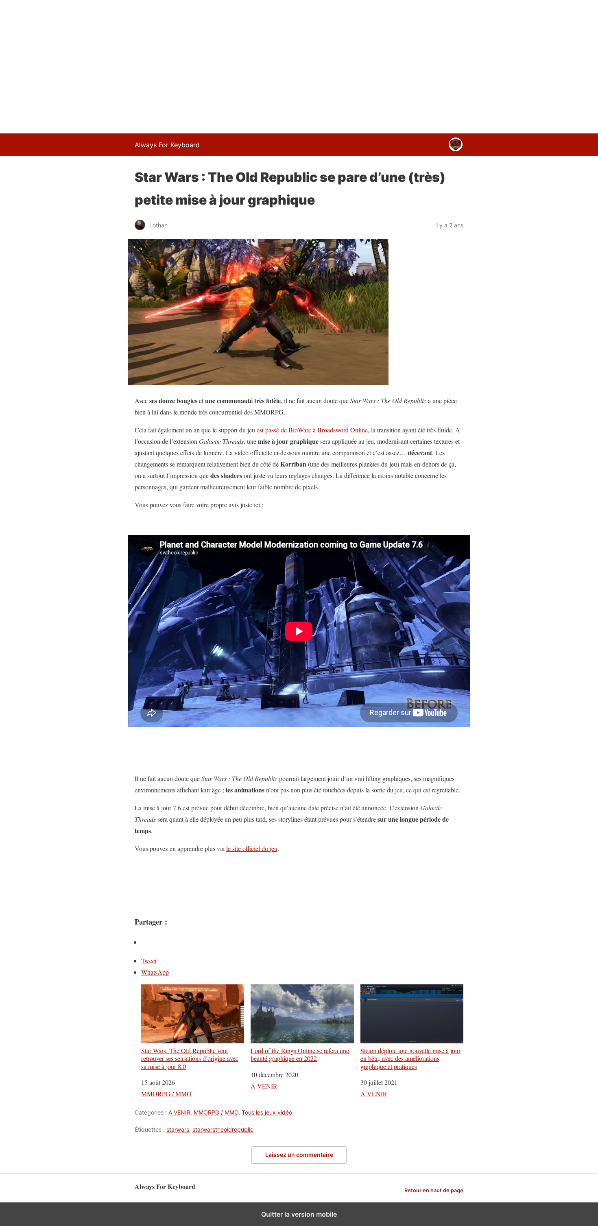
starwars (177, 1129)
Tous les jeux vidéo (267, 1112)
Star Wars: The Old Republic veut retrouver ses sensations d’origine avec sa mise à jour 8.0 (189, 1058)
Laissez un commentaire (299, 1154)
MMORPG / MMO (166, 1093)
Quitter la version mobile (299, 1214)
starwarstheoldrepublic (222, 1129)
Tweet (149, 960)
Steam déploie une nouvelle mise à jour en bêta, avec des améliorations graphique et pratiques (410, 1058)
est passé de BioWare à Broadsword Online (312, 429)
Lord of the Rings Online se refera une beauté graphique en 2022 (300, 1054)
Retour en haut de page (433, 1190)
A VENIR (264, 1086)
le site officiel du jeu (251, 848)
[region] (299, 65)
